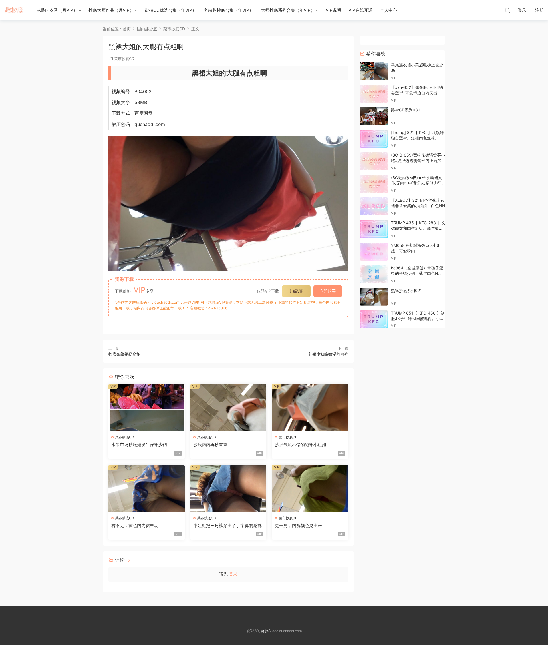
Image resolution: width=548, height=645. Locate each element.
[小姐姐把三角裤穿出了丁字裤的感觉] (228, 488)
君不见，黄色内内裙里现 (134, 525)
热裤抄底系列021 (406, 290)
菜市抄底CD (124, 58)
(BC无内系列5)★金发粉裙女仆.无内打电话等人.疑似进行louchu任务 (416, 183)
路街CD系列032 (405, 109)
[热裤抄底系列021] (374, 297)
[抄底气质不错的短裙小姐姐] (310, 407)
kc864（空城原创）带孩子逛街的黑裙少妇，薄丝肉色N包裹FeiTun (417, 273)
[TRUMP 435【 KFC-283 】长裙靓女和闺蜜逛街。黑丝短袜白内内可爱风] (374, 229)
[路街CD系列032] (374, 116)
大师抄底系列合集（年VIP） (288, 10)
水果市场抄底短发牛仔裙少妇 (139, 444)
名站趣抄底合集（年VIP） (228, 10)
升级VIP (296, 291)
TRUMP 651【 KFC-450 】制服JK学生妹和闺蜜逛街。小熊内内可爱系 (418, 319)
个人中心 (388, 10)
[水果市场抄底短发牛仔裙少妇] (146, 407)
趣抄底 (14, 10)
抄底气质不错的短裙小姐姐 (300, 444)
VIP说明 (333, 10)
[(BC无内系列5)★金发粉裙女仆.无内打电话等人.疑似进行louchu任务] (374, 184)
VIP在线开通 (360, 10)
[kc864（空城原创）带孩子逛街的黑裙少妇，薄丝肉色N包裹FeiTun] (374, 274)
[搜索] (507, 10)
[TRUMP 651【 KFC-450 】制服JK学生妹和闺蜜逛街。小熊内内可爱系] (374, 319)
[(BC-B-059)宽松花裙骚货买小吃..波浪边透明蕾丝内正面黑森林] (374, 161)
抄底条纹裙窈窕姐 (124, 354)
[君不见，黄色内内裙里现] (146, 488)
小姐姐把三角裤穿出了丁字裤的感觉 (227, 525)
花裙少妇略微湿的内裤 (328, 354)
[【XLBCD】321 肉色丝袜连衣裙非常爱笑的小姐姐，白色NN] (374, 206)
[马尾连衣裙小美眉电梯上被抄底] (374, 71)
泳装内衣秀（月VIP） (57, 10)
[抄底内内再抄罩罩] (228, 407)
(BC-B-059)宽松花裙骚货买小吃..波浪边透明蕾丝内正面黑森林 (418, 161)
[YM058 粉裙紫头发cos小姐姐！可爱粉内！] (374, 252)
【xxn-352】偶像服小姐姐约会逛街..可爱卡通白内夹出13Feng (417, 93)
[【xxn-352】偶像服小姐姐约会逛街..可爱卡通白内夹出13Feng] (374, 94)
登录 (233, 574)
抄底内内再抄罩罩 (210, 444)
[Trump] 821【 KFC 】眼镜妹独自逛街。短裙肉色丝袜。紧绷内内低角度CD (417, 138)
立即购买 (328, 291)
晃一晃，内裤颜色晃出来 (298, 525)
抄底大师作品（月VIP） (111, 10)
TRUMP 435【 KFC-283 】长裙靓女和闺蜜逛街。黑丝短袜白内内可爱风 (418, 228)
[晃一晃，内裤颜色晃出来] (310, 488)
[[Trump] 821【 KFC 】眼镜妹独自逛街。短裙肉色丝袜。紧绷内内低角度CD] (374, 139)
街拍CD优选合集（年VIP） (170, 10)
